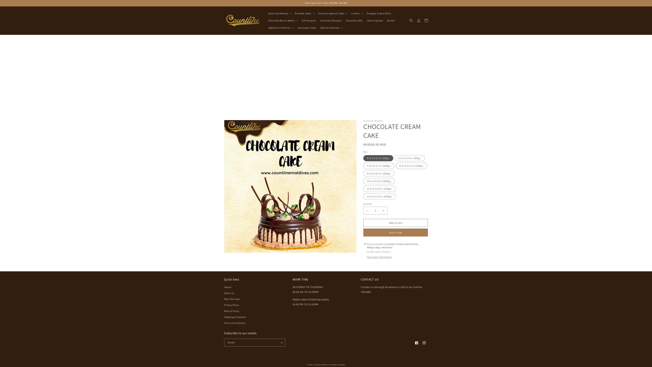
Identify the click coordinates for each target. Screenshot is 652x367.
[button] (279, 13)
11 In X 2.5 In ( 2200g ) (379, 188)
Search (228, 287)
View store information (379, 257)
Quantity (367, 204)
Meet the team (232, 299)
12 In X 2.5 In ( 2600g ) (379, 196)
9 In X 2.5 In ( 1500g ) (379, 173)
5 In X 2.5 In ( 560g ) (378, 158)
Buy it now (395, 232)
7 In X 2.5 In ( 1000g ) (379, 165)
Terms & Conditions (235, 323)
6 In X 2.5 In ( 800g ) (409, 158)
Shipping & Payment (235, 317)
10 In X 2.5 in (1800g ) (379, 181)
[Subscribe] (281, 343)
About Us (229, 293)
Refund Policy (231, 311)
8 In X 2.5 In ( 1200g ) (411, 165)
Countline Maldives (321, 365)
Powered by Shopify (337, 365)
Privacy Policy (231, 305)
